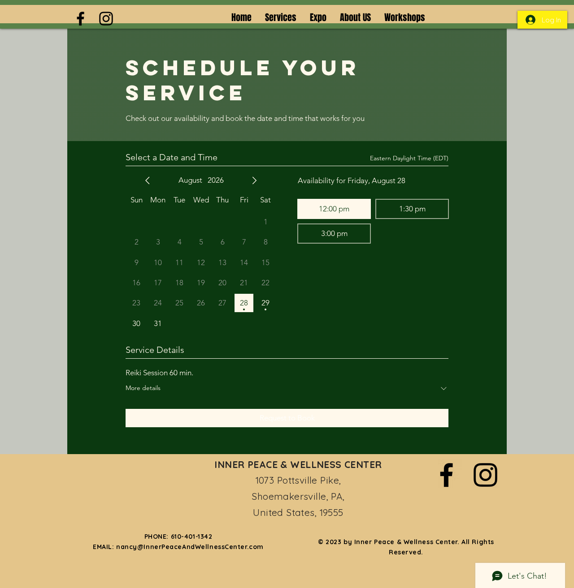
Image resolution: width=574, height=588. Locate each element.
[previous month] (147, 180)
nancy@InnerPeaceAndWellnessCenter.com (190, 547)
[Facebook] (80, 18)
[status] (409, 158)
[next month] (254, 180)
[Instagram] (106, 18)
